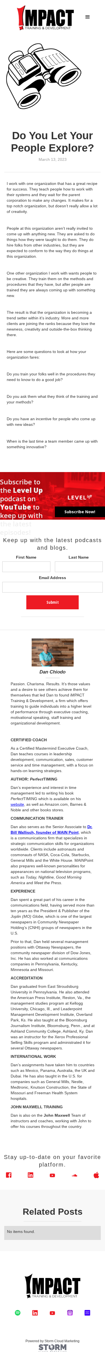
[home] (44, 17)
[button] (87, 17)
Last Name (79, 557)
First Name (26, 557)
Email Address (52, 577)
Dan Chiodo (52, 672)
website (17, 804)
